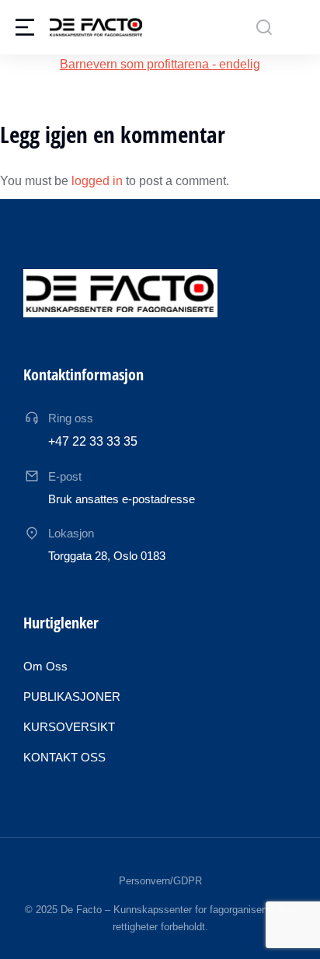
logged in (97, 180)
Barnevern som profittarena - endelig (160, 64)
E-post (65, 476)
